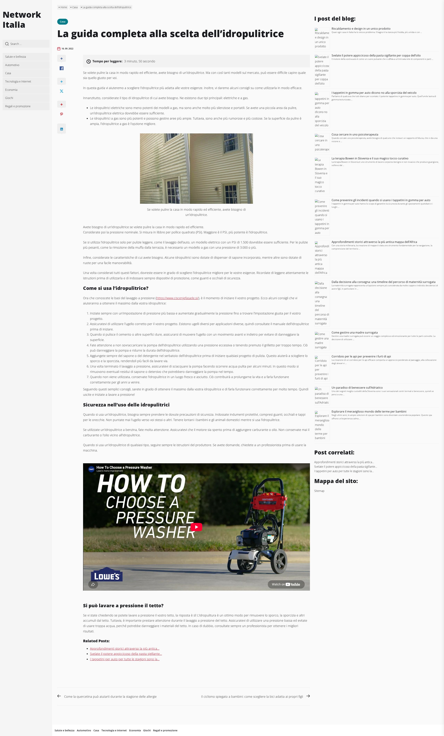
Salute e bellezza (15, 57)
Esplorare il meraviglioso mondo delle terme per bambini (369, 411)
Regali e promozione (18, 106)
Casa (8, 73)
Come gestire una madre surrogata (355, 332)
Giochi (9, 98)
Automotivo (12, 65)
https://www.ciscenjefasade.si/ (177, 298)
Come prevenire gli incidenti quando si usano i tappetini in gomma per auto (381, 200)
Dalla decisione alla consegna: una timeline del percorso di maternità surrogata (384, 282)
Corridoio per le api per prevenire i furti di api (361, 356)
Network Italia (22, 19)
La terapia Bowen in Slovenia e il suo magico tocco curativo (370, 158)
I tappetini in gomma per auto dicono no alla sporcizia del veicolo (374, 93)
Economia (11, 90)
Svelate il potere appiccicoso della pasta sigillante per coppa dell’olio (376, 55)
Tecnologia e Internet (18, 81)
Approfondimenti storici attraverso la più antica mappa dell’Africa (374, 242)
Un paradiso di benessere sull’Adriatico (357, 387)
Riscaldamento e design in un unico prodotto (361, 28)
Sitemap (319, 491)
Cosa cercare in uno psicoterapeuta (355, 134)
